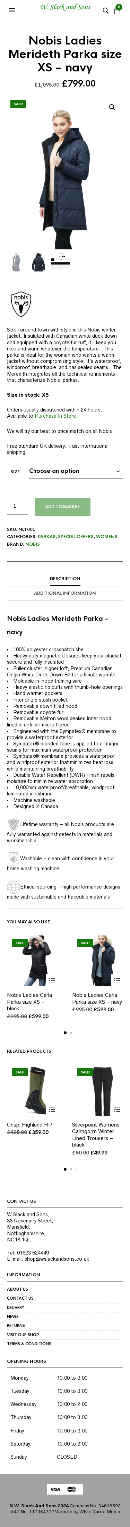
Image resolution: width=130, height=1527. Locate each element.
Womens (107, 536)
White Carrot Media (99, 1511)
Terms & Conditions (29, 1343)
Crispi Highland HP (29, 1125)
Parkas (46, 536)
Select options (52, 980)
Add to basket (62, 506)
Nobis (32, 544)
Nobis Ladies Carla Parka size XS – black (29, 1001)
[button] (13, 10)
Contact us (20, 1298)
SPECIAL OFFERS (76, 536)
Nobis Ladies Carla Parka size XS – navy (97, 998)
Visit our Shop (23, 1334)
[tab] (65, 579)
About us (17, 1289)
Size (15, 472)
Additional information (65, 593)
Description (65, 579)
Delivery (15, 1307)
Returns (16, 1325)
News (13, 1316)
